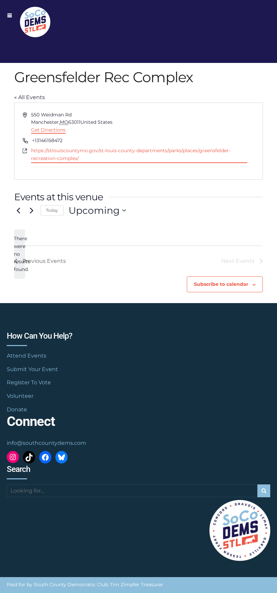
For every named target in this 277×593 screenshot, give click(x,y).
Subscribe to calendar (221, 284)
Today (52, 210)
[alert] (19, 253)
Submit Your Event (32, 369)
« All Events (29, 97)
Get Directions (48, 130)
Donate (17, 409)
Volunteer (20, 396)
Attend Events (26, 355)
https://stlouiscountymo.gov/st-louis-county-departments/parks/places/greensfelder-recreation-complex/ (130, 154)
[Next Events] (31, 210)
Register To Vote (29, 382)
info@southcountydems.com (46, 443)
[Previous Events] (18, 210)
